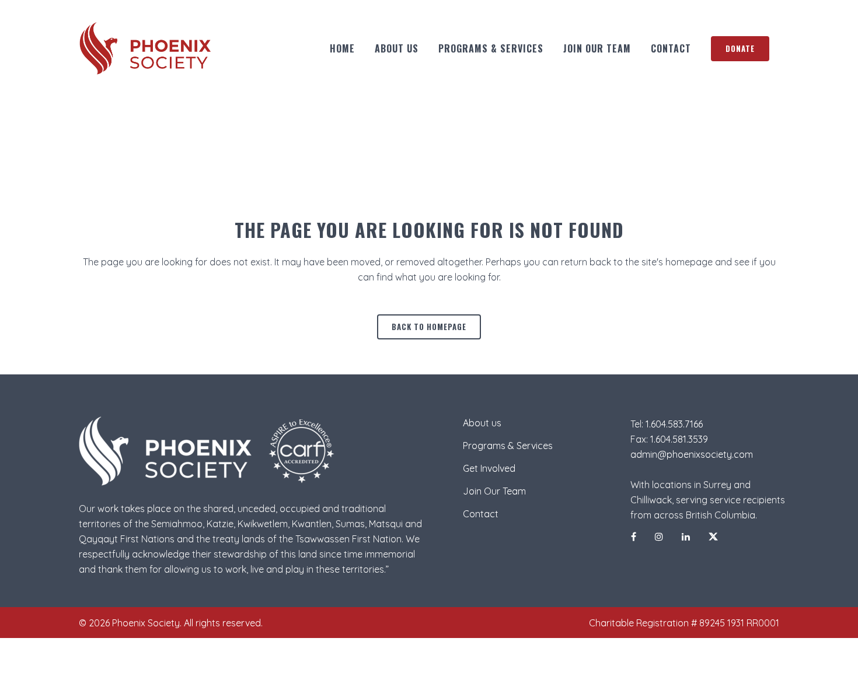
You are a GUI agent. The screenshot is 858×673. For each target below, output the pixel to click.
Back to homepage (429, 326)
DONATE (740, 48)
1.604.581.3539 (679, 439)
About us (482, 423)
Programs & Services (508, 445)
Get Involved (489, 468)
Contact (480, 514)
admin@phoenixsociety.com (691, 454)
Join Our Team (494, 491)
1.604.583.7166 (674, 424)
